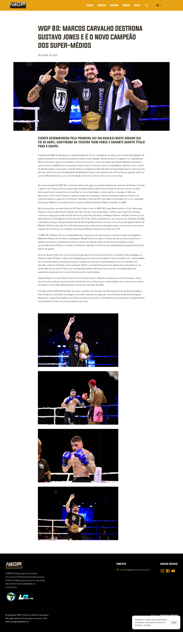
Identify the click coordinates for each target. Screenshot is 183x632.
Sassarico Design (169, 615)
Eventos (101, 5)
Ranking (114, 5)
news (137, 5)
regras (126, 5)
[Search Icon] (147, 5)
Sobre (90, 5)
